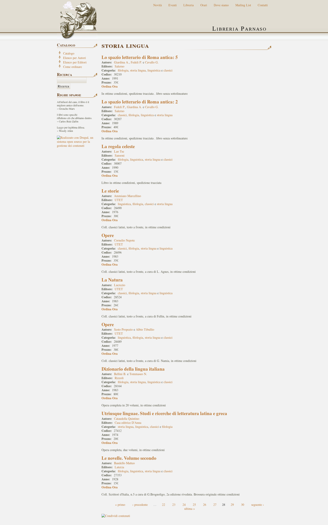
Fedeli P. (136, 62)
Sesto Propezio (123, 329)
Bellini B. (120, 374)
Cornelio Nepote (124, 240)
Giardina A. (121, 62)
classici (168, 70)
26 (204, 504)
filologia (123, 70)
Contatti (263, 5)
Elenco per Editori (75, 62)
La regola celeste (118, 146)
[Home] (77, 20)
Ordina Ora (110, 86)
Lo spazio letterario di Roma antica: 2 (140, 101)
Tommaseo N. (138, 374)
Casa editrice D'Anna (128, 422)
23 (173, 504)
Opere (108, 235)
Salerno (119, 66)
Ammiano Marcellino (127, 196)
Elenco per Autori (74, 58)
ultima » (189, 508)
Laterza (119, 467)
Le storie (110, 190)
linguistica (153, 70)
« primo (120, 504)
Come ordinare (72, 67)
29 (232, 504)
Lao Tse (119, 151)
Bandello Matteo (124, 463)
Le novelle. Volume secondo (129, 458)
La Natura (112, 279)
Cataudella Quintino (126, 418)
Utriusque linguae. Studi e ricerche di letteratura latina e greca (164, 413)
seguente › (257, 504)
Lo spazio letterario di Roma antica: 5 (140, 57)
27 (214, 504)
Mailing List (243, 5)
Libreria (188, 5)
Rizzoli (119, 378)
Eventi (172, 5)
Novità (157, 5)
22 (163, 504)
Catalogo (68, 53)
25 (194, 504)
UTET (119, 200)
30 (242, 504)
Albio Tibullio (145, 329)
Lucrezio (119, 285)
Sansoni (120, 155)
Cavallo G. (152, 62)
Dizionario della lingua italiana (133, 368)
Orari (203, 5)
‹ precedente (140, 504)
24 (184, 504)
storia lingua (138, 70)
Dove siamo (221, 5)
